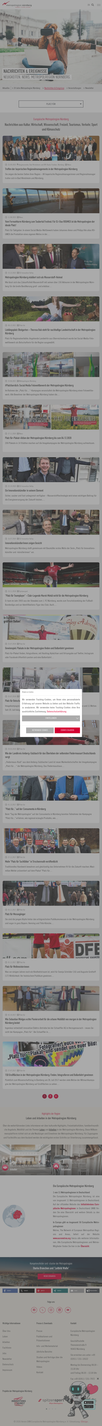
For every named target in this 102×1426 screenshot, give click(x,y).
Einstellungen (50, 718)
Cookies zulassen (67, 730)
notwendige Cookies (40, 730)
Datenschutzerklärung (56, 711)
